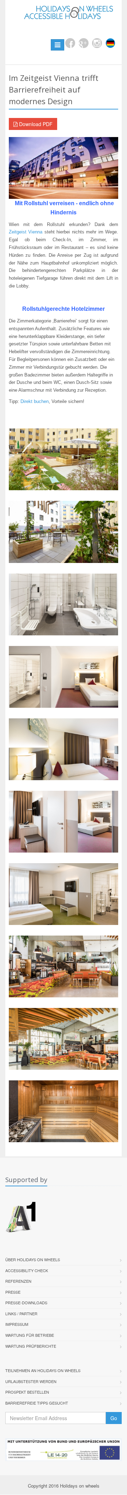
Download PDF (35, 123)
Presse (12, 1292)
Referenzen (18, 1281)
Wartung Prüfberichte (30, 1346)
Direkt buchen (34, 401)
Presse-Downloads (26, 1302)
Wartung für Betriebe (29, 1335)
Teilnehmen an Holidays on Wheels (42, 1370)
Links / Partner (21, 1313)
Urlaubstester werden (30, 1381)
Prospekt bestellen (27, 1392)
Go (113, 1418)
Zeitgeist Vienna (25, 232)
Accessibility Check (26, 1270)
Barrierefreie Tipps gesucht (36, 1403)
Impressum (16, 1324)
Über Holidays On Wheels (32, 1259)
